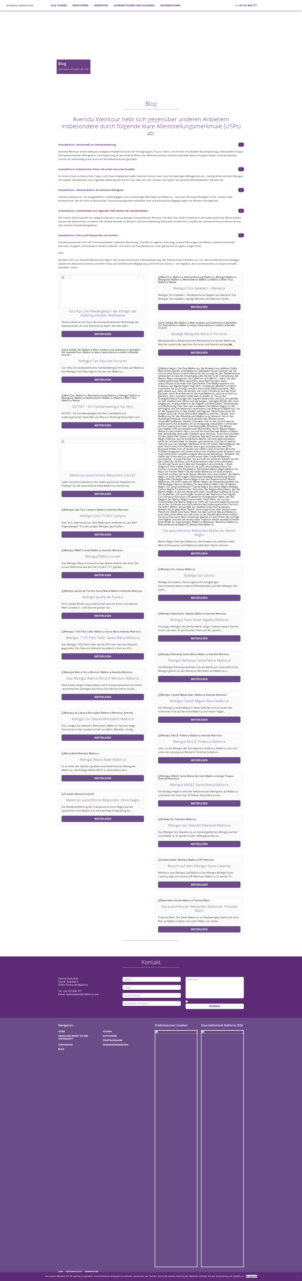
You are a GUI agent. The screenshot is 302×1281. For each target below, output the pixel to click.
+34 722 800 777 (247, 5)
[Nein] (298, 1276)
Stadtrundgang (112, 1040)
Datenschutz (74, 1271)
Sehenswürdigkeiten (115, 1044)
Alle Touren (59, 5)
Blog (61, 1049)
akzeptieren (251, 1276)
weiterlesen (102, 334)
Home (61, 1031)
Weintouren (80, 5)
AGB (60, 1271)
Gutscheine (110, 1035)
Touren (107, 1031)
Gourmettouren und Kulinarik (134, 5)
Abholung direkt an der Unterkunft (73, 1037)
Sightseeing (65, 1044)
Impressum (91, 1271)
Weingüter (101, 5)
